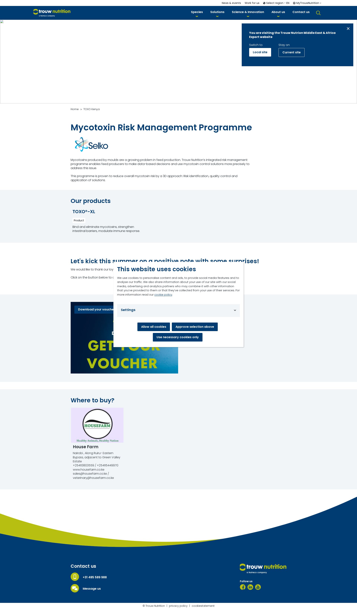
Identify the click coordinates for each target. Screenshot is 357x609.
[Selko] (91, 145)
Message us (92, 589)
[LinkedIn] (250, 587)
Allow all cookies (153, 327)
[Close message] (348, 28)
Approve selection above (195, 327)
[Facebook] (243, 587)
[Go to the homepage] (263, 569)
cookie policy (163, 295)
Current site (291, 52)
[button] (197, 13)
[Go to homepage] (51, 13)
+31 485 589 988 (95, 577)
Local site (260, 52)
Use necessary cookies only (178, 337)
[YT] (258, 587)
